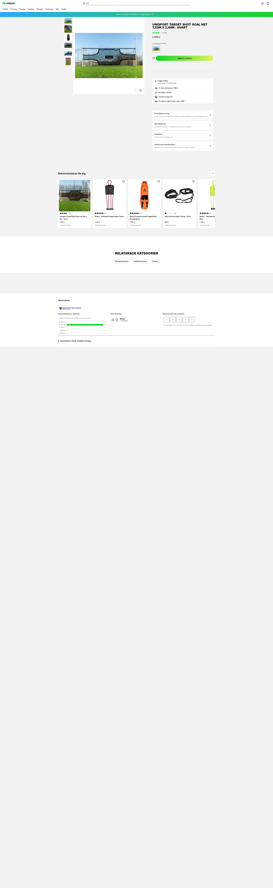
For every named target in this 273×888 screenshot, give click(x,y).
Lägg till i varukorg (184, 58)
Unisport (155, 261)
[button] (68, 29)
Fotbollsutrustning (140, 261)
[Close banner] (270, 14)
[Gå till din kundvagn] (267, 3)
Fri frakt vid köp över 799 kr (168, 88)
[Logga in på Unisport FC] (262, 3)
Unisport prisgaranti (165, 97)
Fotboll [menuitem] (5, 9)
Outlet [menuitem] (64, 9)
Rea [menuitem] (57, 9)
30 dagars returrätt (165, 92)
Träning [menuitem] (22, 9)
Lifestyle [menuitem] (39, 9)
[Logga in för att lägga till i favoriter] (153, 58)
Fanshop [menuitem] (13, 9)
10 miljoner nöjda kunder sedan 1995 (171, 101)
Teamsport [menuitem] (49, 9)
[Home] (9, 3)
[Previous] (208, 173)
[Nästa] (141, 90)
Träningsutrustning (121, 261)
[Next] (213, 173)
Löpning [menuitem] (31, 9)
